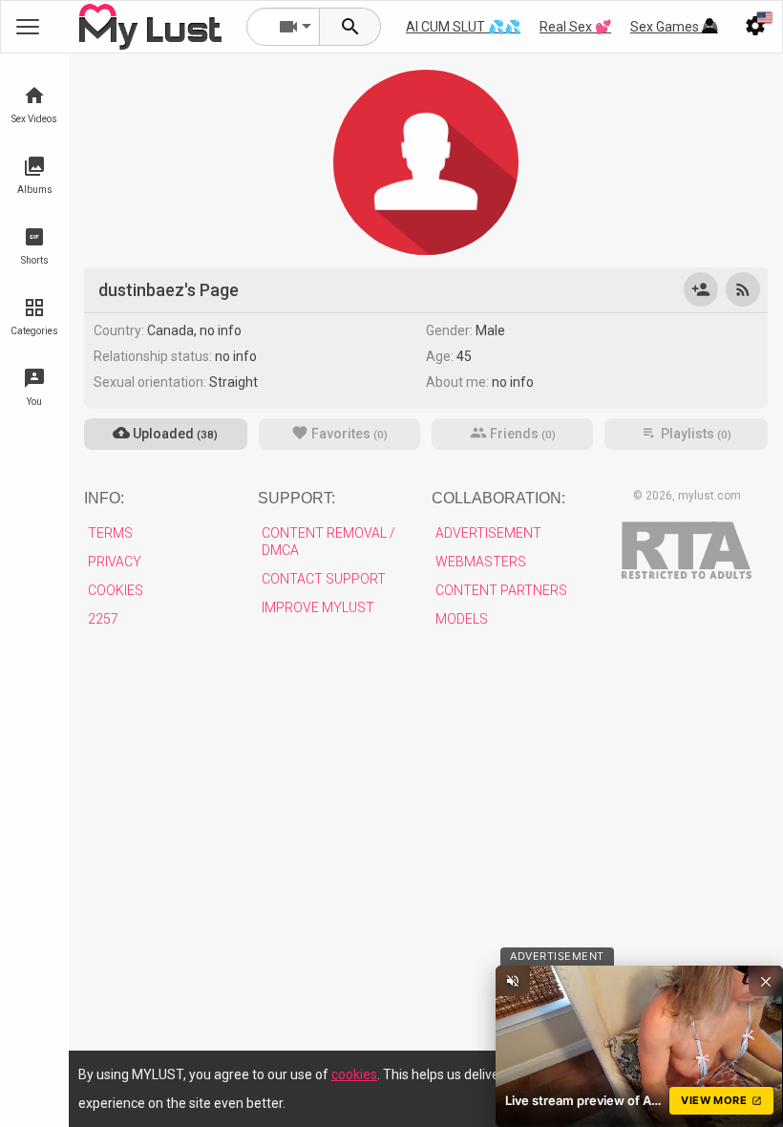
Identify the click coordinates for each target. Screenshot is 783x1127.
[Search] (350, 27)
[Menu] (709, 27)
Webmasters (480, 561)
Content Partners (501, 590)
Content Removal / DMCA (328, 541)
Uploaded (174, 433)
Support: (296, 498)
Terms (110, 533)
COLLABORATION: (498, 498)
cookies (354, 1074)
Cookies (115, 590)
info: (104, 498)
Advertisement (488, 533)
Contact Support (324, 578)
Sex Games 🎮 (674, 26)
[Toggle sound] (513, 981)
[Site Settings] (755, 27)
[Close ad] (766, 981)
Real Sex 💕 (575, 26)
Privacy (114, 561)
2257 (103, 619)
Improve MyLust (318, 607)
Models (461, 619)
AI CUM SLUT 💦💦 (463, 26)
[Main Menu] (27, 27)
